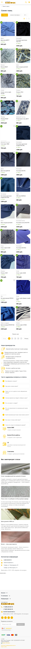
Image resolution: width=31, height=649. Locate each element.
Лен (2, 296)
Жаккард (3, 117)
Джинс (2, 38)
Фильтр (5, 15)
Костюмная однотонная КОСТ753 (21, 41)
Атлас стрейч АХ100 (5, 247)
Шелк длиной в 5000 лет (7, 521)
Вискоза (3, 65)
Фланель (18, 90)
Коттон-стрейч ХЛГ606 (21, 325)
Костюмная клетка (20, 220)
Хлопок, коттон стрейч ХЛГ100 (6, 93)
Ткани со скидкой (5, 323)
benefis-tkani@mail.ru (8, 562)
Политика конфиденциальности (8, 645)
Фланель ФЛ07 (4, 273)
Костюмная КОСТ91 (20, 170)
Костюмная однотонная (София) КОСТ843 (6, 196)
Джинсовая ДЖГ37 (5, 40)
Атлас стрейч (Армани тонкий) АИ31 (23, 299)
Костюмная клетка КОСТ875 (22, 222)
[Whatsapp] (12, 617)
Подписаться (21, 624)
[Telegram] (8, 617)
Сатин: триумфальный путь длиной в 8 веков (13, 476)
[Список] (27, 19)
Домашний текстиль (20, 117)
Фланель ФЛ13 (19, 92)
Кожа (17, 194)
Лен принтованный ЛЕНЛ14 (7, 298)
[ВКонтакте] (2, 617)
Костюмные (19, 142)
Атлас (2, 246)
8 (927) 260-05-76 (7, 560)
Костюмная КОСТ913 (21, 247)
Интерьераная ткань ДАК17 (22, 118)
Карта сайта (4, 646)
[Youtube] (5, 617)
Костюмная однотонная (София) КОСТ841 (21, 144)
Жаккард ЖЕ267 (4, 118)
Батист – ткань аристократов (9, 544)
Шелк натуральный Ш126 (6, 222)
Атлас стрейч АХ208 (21, 273)
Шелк (17, 65)
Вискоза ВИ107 (4, 67)
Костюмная (18, 38)
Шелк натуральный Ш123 (22, 67)
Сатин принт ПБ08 (5, 144)
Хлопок (2, 90)
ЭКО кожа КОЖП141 (21, 196)
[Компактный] (29, 19)
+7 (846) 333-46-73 (8, 606)
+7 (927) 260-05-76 (8, 609)
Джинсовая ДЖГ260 (5, 170)
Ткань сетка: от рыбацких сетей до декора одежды (14, 498)
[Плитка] (24, 19)
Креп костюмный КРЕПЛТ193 (7, 325)
